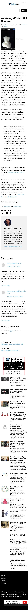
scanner (5, 26)
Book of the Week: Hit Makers (16, 487)
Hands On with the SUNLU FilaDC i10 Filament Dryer (17, 402)
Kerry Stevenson (6, 25)
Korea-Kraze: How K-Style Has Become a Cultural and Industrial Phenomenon (18, 458)
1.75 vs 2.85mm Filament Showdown (17, 561)
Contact (3, 578)
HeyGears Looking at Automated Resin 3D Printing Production (16, 426)
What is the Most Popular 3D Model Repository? (18, 474)
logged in (12, 331)
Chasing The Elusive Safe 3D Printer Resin (18, 511)
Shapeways (7, 207)
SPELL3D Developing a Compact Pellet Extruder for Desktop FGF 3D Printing (18, 414)
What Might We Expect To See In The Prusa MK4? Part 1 (18, 535)
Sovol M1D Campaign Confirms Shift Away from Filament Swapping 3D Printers (17, 444)
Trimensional (17, 207)
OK (25, 603)
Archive (3, 583)
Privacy (3, 580)
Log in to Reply (5, 285)
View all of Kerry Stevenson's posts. (13, 246)
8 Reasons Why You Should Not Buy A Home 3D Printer (18, 523)
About (3, 575)
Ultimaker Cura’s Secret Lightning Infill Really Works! (17, 500)
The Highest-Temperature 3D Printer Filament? (18, 549)
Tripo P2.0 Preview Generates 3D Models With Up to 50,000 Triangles (18, 378)
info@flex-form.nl (14, 263)
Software (24, 25)
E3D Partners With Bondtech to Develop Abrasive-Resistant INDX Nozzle (18, 391)
